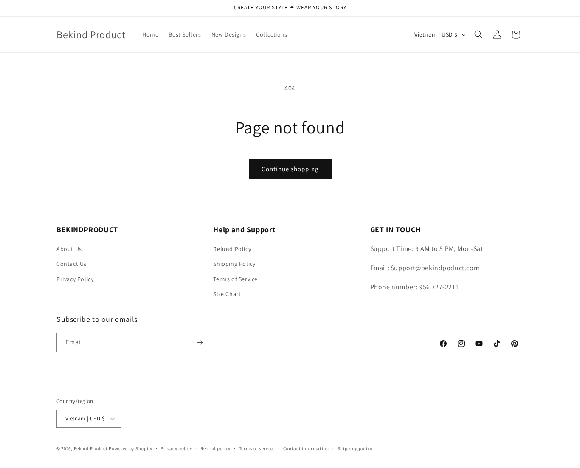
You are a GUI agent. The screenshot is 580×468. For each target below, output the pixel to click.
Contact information (306, 448)
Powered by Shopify (130, 448)
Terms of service (257, 448)
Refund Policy (232, 249)
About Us (69, 249)
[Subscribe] (199, 342)
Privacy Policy (74, 279)
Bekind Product (91, 448)
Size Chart (227, 294)
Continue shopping (290, 169)
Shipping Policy (234, 264)
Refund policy (215, 448)
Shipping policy (355, 448)
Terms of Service (235, 279)
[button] (478, 34)
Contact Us (71, 264)
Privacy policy (176, 448)
